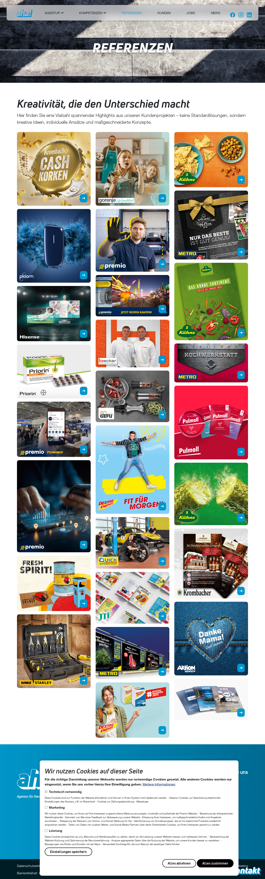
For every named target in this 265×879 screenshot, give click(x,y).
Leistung (55, 830)
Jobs (191, 13)
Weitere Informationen (158, 784)
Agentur (52, 13)
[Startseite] (24, 13)
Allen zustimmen (215, 863)
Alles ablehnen (179, 863)
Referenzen (132, 13)
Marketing (57, 807)
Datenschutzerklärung (32, 866)
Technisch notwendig (65, 792)
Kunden (164, 13)
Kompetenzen (90, 13)
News (215, 13)
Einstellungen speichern (68, 851)
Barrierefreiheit (27, 873)
